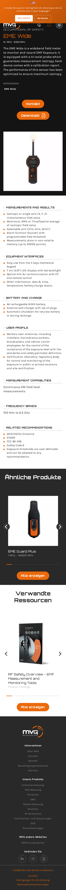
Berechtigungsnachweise (33, 765)
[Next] (59, 526)
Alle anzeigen (33, 575)
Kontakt (33, 104)
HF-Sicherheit (33, 813)
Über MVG (33, 751)
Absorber (33, 809)
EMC (33, 799)
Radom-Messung (33, 804)
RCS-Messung (33, 789)
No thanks (42, 18)
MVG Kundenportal (33, 842)
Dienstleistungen (33, 828)
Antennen (33, 794)
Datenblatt (30, 115)
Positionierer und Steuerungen (33, 818)
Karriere (33, 770)
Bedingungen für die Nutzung (32, 880)
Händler (33, 760)
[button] (49, 25)
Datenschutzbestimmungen (33, 884)
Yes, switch (24, 18)
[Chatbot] (39, 25)
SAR (33, 823)
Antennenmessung (33, 785)
